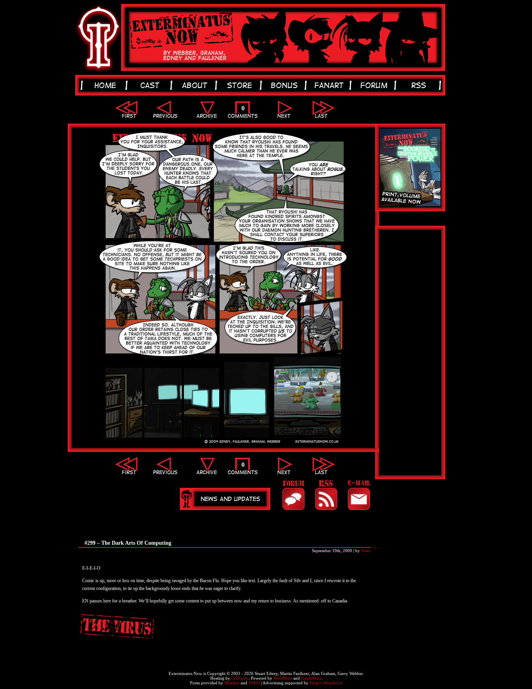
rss (420, 85)
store (240, 85)
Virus (365, 550)
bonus (285, 85)
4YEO (254, 682)
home (106, 85)
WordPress (282, 678)
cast (151, 85)
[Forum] (293, 495)
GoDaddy (239, 678)
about (196, 85)
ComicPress (311, 678)
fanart (330, 85)
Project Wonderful (326, 682)
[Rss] (326, 495)
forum (375, 85)
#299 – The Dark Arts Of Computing (128, 543)
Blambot (232, 682)
